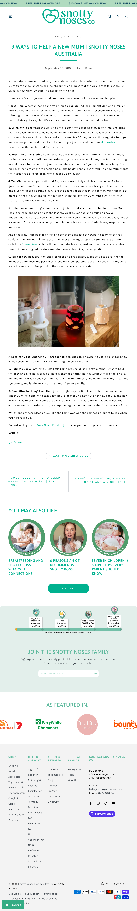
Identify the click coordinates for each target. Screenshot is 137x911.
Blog (50, 780)
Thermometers (16, 792)
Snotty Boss (30, 244)
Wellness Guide (71, 37)
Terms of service (47, 898)
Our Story (53, 769)
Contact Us (34, 861)
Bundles (13, 820)
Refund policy (50, 893)
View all (68, 588)
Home (58, 37)
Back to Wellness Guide (70, 456)
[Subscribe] (96, 673)
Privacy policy (31, 893)
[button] (109, 16)
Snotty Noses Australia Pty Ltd (35, 883)
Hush (71, 774)
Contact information (23, 898)
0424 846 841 (106, 793)
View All (72, 780)
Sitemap (33, 866)
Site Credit (14, 893)
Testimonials (55, 774)
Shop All (13, 765)
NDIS (31, 845)
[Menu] (10, 16)
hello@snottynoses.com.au (105, 789)
